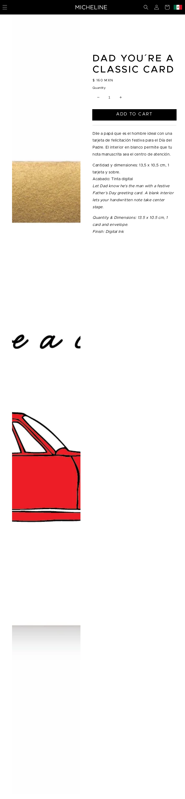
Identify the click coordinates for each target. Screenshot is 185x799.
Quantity (99, 88)
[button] (146, 7)
